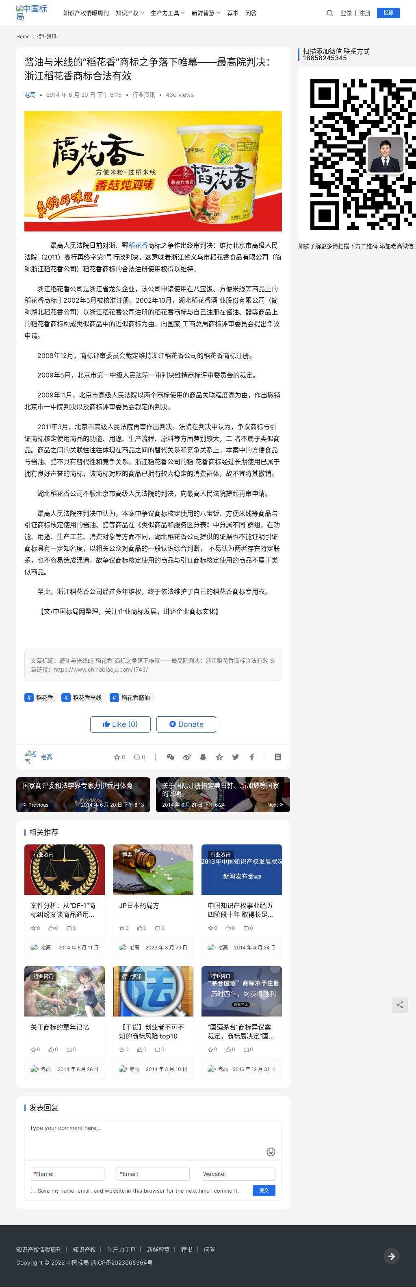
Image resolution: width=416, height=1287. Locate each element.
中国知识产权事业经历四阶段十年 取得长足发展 (241, 910)
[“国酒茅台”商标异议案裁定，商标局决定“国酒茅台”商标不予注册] (242, 991)
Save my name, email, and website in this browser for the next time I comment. (137, 1190)
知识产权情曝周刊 (86, 12)
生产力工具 (165, 12)
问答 (251, 12)
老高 (30, 94)
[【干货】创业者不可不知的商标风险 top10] (153, 991)
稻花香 (138, 245)
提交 (264, 1190)
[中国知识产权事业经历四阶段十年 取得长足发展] (242, 869)
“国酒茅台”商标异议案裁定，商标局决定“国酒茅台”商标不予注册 (241, 1032)
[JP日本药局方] (153, 869)
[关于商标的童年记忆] (64, 991)
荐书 (232, 12)
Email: (129, 1173)
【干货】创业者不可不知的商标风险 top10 (151, 1031)
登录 (346, 12)
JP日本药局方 (139, 905)
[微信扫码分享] (170, 757)
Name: (43, 1173)
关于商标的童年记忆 (59, 1027)
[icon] (392, 1256)
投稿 (388, 13)
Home (23, 36)
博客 (127, 855)
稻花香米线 (87, 697)
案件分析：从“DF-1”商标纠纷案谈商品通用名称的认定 (62, 910)
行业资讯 (143, 94)
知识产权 (127, 12)
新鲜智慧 (203, 12)
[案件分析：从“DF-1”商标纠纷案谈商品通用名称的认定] (64, 869)
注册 (364, 12)
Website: (214, 1173)
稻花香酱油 (135, 697)
